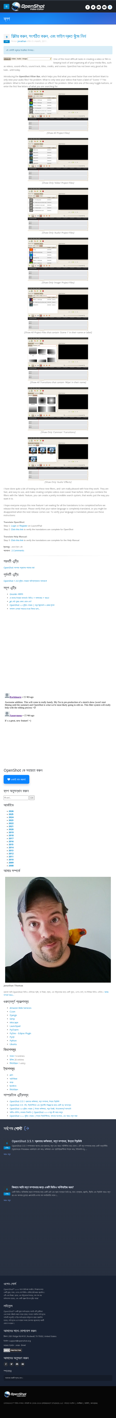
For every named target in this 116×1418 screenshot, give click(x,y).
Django (13, 1015)
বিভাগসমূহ (10, 1049)
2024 (11, 817)
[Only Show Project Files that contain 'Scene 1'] (58, 309)
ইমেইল (11, 1345)
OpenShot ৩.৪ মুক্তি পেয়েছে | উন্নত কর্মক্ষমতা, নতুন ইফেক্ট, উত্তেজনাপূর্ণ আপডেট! (40, 1108)
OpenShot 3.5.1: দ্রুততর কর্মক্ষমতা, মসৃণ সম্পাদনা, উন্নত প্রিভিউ (34, 1101)
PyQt (12, 1037)
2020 (11, 829)
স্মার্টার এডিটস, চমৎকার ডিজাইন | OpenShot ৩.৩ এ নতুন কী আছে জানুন (36, 1112)
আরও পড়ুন (7, 1154)
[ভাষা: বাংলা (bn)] (110, 7)
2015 (11, 844)
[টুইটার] (93, 7)
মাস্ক (11, 1082)
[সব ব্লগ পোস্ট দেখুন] (26, 1128)
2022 (11, 823)
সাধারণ (12, 1056)
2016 (11, 841)
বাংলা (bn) (94, 1403)
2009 (11, 862)
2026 (11, 811)
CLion (12, 1011)
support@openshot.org (20, 1341)
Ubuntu (13, 1044)
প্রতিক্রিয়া (13, 1078)
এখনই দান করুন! (18, 779)
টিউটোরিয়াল (14, 1063)
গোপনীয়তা (79, 1403)
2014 (11, 847)
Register (23, 526)
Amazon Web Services (20, 1007)
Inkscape (14, 1022)
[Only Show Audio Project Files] (58, 209)
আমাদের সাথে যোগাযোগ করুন (20, 1330)
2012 (11, 853)
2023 (11, 820)
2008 (11, 865)
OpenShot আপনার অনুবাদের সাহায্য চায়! (19, 567)
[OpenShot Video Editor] (28, 6)
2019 (11, 832)
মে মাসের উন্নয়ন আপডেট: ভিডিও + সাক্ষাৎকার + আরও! (29, 597)
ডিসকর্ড (23, 1345)
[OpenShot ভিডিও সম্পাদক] (15, 1394)
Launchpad (15, 1026)
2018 (11, 835)
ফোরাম (17, 1345)
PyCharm (14, 1029)
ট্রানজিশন (13, 1085)
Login (13, 526)
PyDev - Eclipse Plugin (20, 1033)
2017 (11, 838)
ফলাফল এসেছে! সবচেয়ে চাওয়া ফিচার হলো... (25, 608)
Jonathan (22, 41)
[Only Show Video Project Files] (58, 159)
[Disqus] (58, 651)
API (11, 1075)
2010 (11, 859)
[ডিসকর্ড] (99, 7)
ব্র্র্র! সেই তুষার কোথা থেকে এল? (20, 601)
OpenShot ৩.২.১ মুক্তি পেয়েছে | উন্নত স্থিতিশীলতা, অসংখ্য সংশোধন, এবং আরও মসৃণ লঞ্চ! (43, 1115)
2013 (11, 850)
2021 (11, 826)
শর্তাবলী (86, 1403)
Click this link (17, 529)
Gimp (12, 1018)
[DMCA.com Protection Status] (13, 1350)
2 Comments (17, 550)
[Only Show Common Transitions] (58, 408)
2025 (11, 814)
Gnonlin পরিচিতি (16, 594)
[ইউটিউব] (104, 7)
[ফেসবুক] (87, 7)
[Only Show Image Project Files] (58, 259)
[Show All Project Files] (58, 109)
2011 (11, 856)
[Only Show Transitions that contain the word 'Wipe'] (58, 358)
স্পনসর (7, 1371)
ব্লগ (7, 18)
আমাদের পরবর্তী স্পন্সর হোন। (14, 1378)
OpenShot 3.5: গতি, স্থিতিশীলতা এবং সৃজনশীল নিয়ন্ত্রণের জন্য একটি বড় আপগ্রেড (40, 1105)
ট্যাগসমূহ (9, 1068)
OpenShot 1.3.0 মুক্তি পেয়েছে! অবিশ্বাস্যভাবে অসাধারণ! (25, 580)
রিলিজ (12, 1059)
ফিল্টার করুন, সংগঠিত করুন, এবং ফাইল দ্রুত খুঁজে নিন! (48, 36)
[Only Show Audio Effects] (58, 458)
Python (13, 1040)
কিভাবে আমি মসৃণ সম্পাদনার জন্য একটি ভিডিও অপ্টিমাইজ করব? (43, 1187)
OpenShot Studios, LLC (52, 1403)
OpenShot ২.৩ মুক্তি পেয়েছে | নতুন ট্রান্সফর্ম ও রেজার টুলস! (32, 605)
